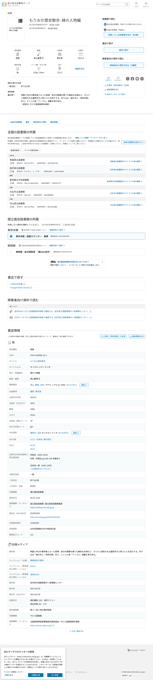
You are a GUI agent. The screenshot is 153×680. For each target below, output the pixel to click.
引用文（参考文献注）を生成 (118, 85)
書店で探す (124, 50)
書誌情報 (54, 122)
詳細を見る (80, 68)
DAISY (33, 566)
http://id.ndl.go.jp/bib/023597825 (45, 517)
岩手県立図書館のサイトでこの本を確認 (125, 169)
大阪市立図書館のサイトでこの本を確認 (125, 193)
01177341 (71, 384)
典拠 (83, 385)
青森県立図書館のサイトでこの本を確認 (125, 161)
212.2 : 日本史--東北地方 (40, 439)
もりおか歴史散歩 (38, 361)
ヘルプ (136, 6)
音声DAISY (34, 574)
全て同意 (55, 675)
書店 (27, 122)
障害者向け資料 (39, 122)
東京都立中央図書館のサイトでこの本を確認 (123, 181)
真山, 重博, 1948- (37, 384)
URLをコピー (118, 80)
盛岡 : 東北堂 (35, 391)
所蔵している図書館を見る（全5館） (124, 34)
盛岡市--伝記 (35, 432)
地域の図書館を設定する (132, 142)
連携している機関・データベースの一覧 (90, 137)
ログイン (146, 6)
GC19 (32, 445)
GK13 (32, 448)
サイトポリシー (81, 672)
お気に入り (109, 80)
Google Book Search (20, 287)
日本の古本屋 (17, 283)
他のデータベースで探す (116, 94)
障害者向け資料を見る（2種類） (124, 65)
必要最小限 (36, 675)
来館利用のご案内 (56, 230)
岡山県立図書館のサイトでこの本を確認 (125, 205)
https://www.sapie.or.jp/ (41, 625)
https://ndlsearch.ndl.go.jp (42, 507)
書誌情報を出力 (113, 89)
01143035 (63, 432)
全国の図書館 (16, 122)
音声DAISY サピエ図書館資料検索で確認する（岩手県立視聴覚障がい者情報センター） (51, 311)
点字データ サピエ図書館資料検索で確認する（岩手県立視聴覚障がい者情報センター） (52, 317)
